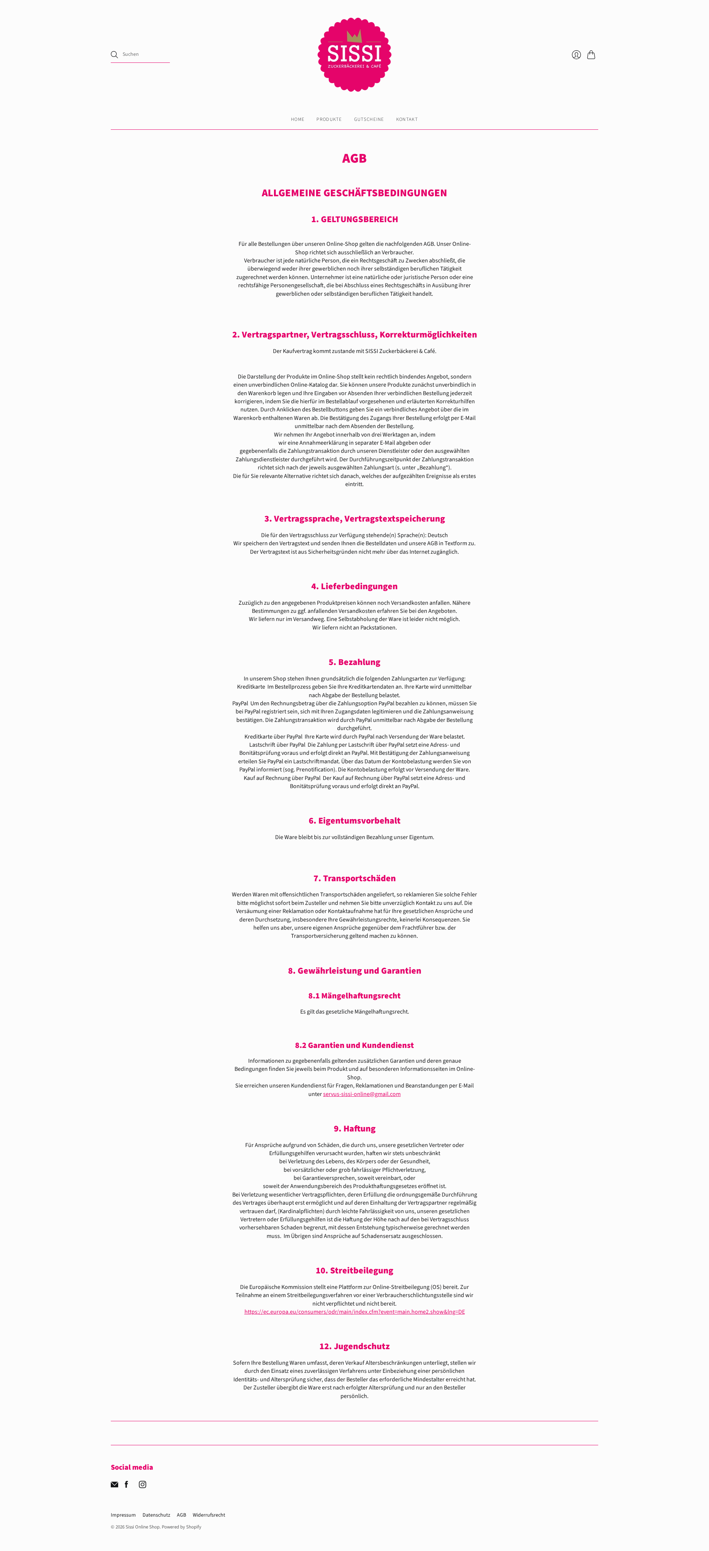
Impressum (123, 1515)
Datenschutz (156, 1515)
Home (298, 119)
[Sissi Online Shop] (354, 55)
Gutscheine (369, 119)
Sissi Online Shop (143, 1527)
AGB (181, 1515)
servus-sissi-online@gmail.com (362, 1094)
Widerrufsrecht (209, 1515)
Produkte (329, 119)
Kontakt (407, 119)
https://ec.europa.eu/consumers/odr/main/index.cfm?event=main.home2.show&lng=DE (354, 1312)
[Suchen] (114, 54)
